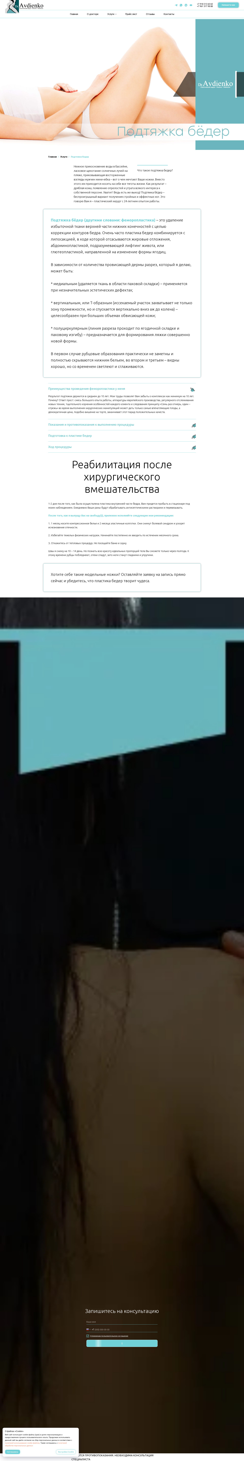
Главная (74, 14)
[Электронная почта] (191, 5)
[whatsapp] (181, 5)
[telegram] (176, 5)
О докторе (92, 14)
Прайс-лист (131, 14)
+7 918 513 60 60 (205, 4)
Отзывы (150, 14)
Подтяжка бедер (80, 157)
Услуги (63, 157)
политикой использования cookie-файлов (22, 1443)
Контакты (169, 14)
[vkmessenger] (186, 5)
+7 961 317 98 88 (205, 6)
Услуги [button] (111, 14)
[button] (228, 5)
